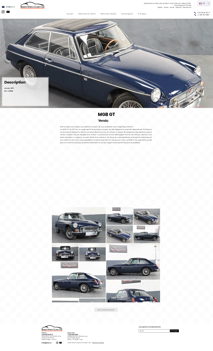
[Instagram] (3, 12)
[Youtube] (60, 342)
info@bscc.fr (47, 343)
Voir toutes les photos (106, 310)
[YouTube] (8, 12)
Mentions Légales (98, 342)
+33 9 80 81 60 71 (47, 334)
